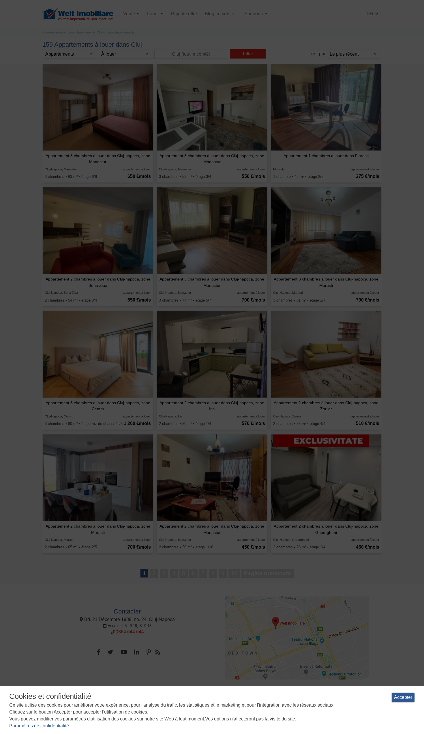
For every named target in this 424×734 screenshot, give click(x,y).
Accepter (403, 697)
